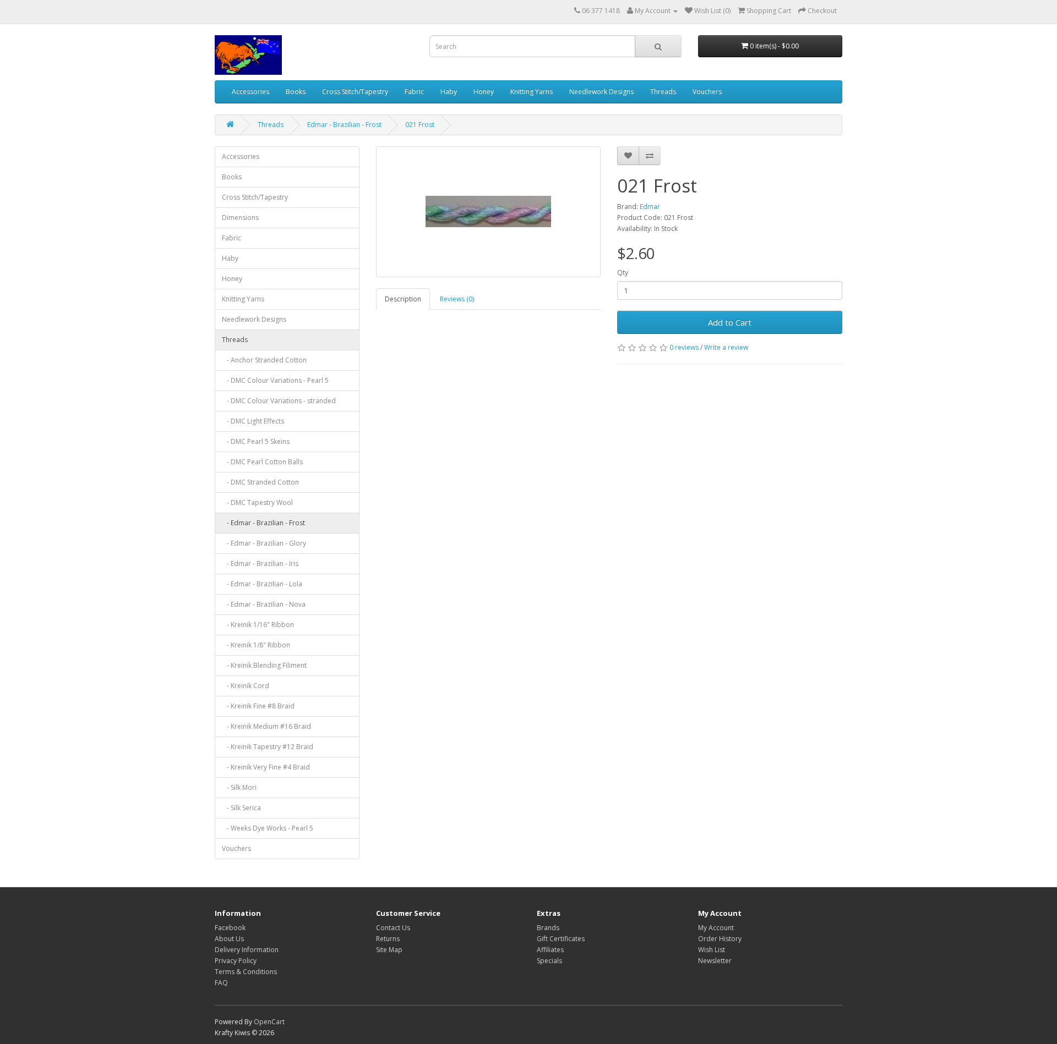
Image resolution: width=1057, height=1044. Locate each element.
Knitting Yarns (531, 91)
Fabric (414, 91)
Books (296, 91)
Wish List (711, 949)
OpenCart (269, 1021)
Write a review (726, 347)
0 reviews (684, 347)
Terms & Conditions (246, 971)
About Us (229, 938)
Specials (549, 960)
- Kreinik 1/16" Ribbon (258, 624)
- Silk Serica (241, 807)
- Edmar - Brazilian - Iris (260, 563)
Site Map (389, 949)
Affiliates (550, 949)
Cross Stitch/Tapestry (355, 91)
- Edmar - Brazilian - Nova (264, 604)
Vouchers (707, 91)
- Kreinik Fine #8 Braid (258, 706)
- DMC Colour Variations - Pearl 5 (275, 380)
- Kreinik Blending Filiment (264, 665)
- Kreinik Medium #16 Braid (266, 726)
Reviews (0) (457, 299)
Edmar (650, 206)
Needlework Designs (601, 91)
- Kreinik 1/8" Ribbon (256, 645)
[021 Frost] (488, 211)
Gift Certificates (561, 938)
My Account (716, 927)
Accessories (250, 91)
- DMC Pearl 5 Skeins (256, 441)
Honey (483, 91)
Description (403, 299)
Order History (720, 938)
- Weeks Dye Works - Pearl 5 (267, 828)
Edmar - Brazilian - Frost (344, 124)
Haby (448, 91)
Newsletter (715, 960)
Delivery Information (247, 949)
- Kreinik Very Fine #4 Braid (266, 767)
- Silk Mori (239, 787)
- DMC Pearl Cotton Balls (262, 461)
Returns (388, 938)
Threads (663, 91)
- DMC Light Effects (253, 421)
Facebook (230, 927)
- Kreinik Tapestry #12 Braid (267, 746)
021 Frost (419, 124)
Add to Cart (729, 322)
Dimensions (240, 217)
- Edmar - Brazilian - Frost (263, 523)
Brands (548, 927)
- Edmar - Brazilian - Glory (264, 543)
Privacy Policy (236, 960)
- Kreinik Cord (245, 685)
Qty (622, 272)
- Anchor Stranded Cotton (264, 360)
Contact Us (393, 927)
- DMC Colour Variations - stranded (279, 400)
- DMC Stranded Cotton (260, 482)
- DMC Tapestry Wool (257, 502)
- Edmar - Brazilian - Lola (262, 584)
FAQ (221, 982)
